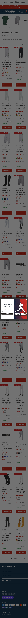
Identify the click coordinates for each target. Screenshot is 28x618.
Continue (7, 313)
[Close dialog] (26, 299)
